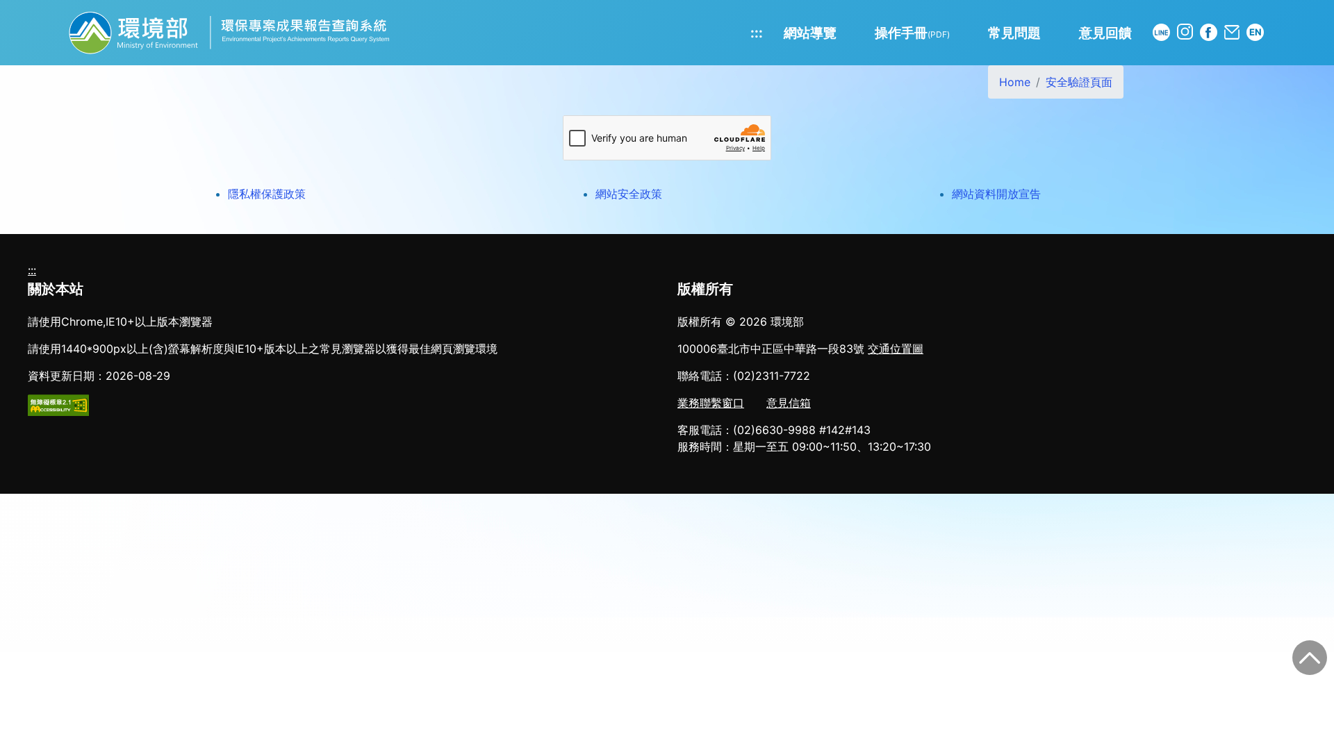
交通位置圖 (895, 349)
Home (1014, 82)
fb (1208, 32)
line (1161, 32)
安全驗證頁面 (1079, 82)
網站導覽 (810, 32)
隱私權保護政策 (267, 194)
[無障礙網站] (58, 404)
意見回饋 (1105, 32)
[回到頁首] (1309, 657)
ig (1185, 32)
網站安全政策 (628, 194)
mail (1232, 32)
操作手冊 (912, 32)
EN (1255, 32)
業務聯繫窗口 (710, 403)
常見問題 (1014, 32)
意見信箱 (788, 403)
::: (756, 32)
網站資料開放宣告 (996, 194)
